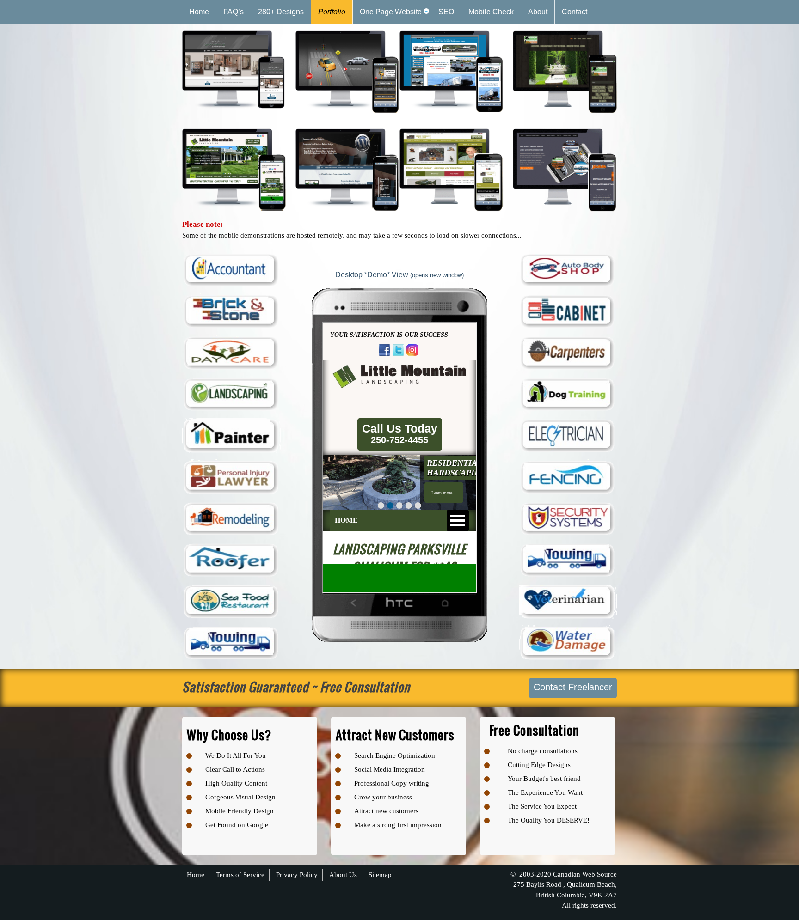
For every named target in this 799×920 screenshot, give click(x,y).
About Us (343, 874)
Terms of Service (240, 874)
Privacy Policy (297, 874)
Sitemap (380, 874)
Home (195, 874)
